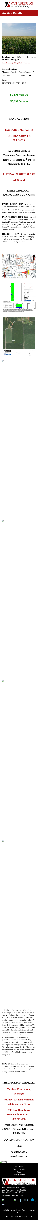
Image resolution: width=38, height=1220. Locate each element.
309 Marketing (25, 1217)
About (19, 1172)
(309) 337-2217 (17, 1195)
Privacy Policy (19, 1175)
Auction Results (19, 1169)
